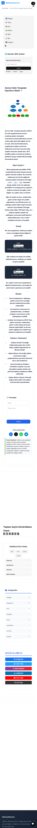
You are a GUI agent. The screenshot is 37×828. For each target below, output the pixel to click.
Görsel (24, 551)
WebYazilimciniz (13, 3)
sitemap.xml (9, 565)
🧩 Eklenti (8, 30)
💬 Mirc (7, 38)
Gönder (18, 421)
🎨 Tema (8, 22)
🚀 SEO (8, 34)
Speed (21, 71)
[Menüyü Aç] (33, 6)
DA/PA (15, 71)
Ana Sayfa (5, 8)
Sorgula (18, 68)
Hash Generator (10, 574)
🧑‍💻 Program (9, 42)
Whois (9, 71)
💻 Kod (7, 26)
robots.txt (9, 560)
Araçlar (18, 555)
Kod (18, 551)
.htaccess (9, 569)
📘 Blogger (9, 18)
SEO (12, 551)
